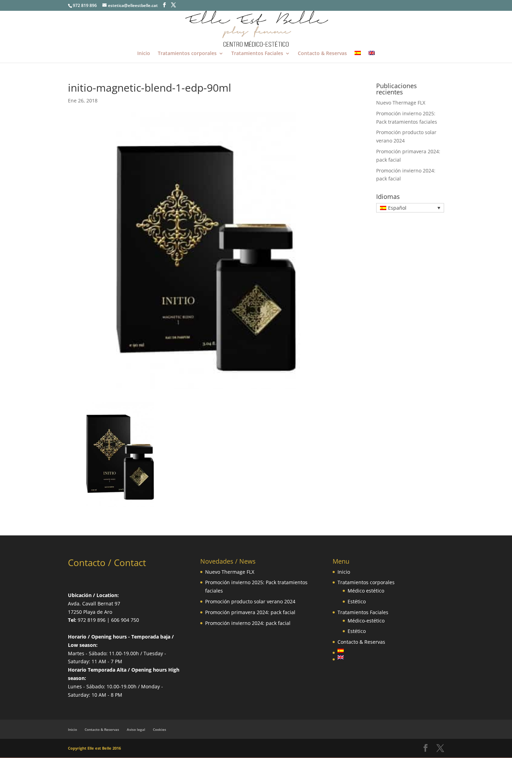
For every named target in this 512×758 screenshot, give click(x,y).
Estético (357, 601)
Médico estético (366, 590)
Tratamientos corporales (187, 53)
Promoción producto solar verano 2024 (250, 601)
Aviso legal (136, 729)
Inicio (143, 53)
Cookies (159, 729)
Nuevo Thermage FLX (400, 102)
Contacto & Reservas (322, 53)
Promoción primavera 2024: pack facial (250, 612)
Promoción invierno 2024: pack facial (247, 623)
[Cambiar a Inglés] (372, 57)
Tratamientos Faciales (257, 53)
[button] (410, 207)
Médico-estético (366, 620)
